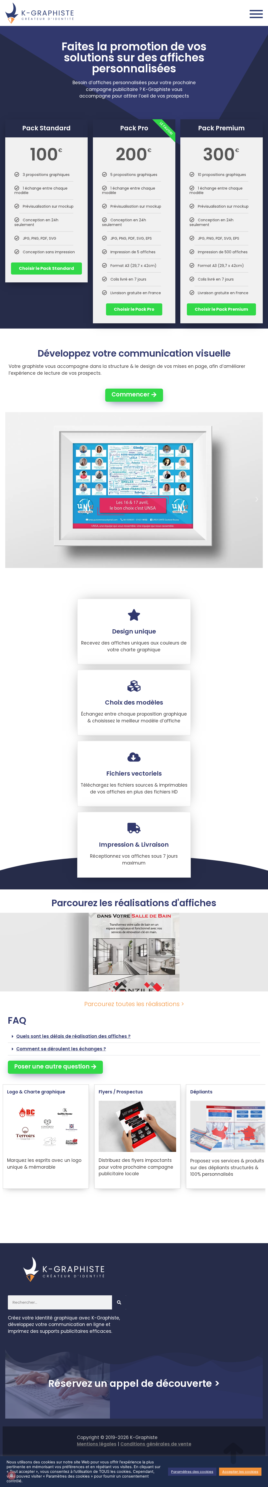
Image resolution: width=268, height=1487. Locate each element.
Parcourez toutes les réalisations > (134, 1004)
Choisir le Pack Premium (221, 309)
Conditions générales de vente (155, 1444)
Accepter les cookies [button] (240, 1471)
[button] (11, 499)
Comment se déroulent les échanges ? (61, 1049)
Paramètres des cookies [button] (192, 1471)
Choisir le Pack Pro (134, 309)
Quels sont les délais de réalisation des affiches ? (73, 1036)
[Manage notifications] (11, 1475)
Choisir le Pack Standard (46, 268)
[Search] (119, 1302)
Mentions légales (96, 1444)
